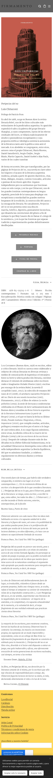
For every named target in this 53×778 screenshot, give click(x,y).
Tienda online (8, 710)
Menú (49, 6)
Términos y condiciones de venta (17, 729)
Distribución (7, 706)
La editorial (7, 699)
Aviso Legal (7, 722)
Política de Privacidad (12, 726)
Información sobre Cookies (14, 733)
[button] (39, 6)
